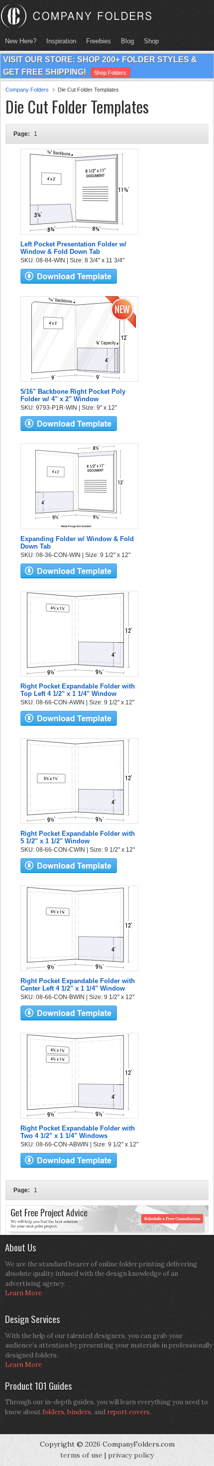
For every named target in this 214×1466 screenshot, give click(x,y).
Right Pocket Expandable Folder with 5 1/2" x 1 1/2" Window (77, 837)
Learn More (23, 1293)
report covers (128, 1412)
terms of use (81, 1455)
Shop (149, 41)
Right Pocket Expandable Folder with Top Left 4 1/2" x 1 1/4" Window (77, 689)
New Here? (20, 41)
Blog (127, 41)
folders (53, 1412)
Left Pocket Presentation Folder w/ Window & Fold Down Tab (73, 247)
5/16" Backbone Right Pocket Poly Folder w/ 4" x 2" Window (72, 395)
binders (79, 1412)
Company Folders (27, 90)
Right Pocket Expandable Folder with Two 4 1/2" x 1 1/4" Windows (77, 1132)
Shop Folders (110, 73)
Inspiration (61, 41)
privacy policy (131, 1455)
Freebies (96, 41)
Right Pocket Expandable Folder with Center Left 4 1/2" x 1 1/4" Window (77, 984)
